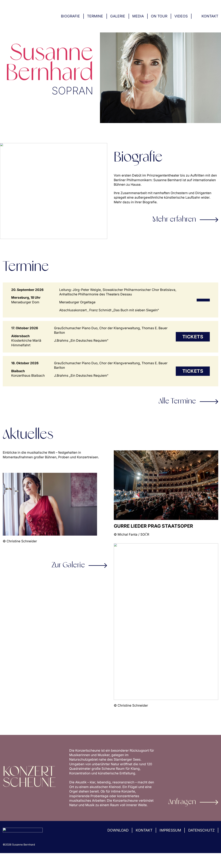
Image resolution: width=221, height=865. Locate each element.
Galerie (117, 16)
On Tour (159, 16)
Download (118, 830)
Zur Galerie (68, 565)
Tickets (192, 337)
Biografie (70, 16)
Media (138, 16)
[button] (7, 857)
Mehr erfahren (174, 220)
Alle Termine (177, 401)
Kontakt (209, 16)
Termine (95, 16)
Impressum (170, 830)
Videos (181, 16)
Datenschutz (201, 830)
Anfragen (182, 802)
